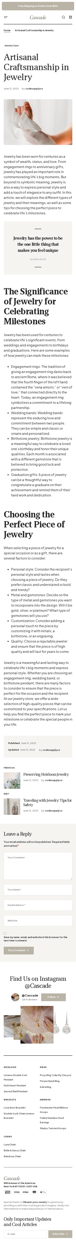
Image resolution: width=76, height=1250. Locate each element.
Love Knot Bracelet (15, 1107)
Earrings (45, 1100)
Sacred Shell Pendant (16, 1091)
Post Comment (16, 950)
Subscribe (58, 1233)
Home (7, 30)
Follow (52, 997)
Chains (8, 1136)
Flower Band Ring (49, 1081)
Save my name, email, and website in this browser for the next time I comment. (35, 939)
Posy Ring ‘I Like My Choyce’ (56, 1075)
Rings (43, 1067)
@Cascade (30, 995)
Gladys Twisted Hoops (53, 1128)
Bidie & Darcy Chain (15, 1150)
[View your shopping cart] (70, 17)
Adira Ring (45, 1087)
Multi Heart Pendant (15, 1085)
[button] (6, 17)
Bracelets (10, 1100)
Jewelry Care (12, 45)
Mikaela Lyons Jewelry (35, 1202)
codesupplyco (34, 88)
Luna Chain (10, 1144)
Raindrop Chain (12, 1156)
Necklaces (10, 1067)
